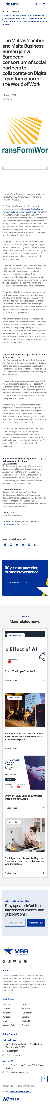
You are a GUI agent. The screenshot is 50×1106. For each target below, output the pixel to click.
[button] (36, 4)
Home (5, 11)
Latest (14, 11)
